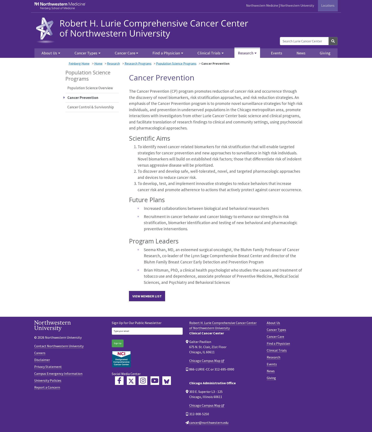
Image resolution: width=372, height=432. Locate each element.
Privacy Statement (48, 366)
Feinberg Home (79, 63)
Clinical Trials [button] (208, 53)
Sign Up (117, 343)
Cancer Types (276, 329)
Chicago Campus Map (204, 360)
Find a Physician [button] (166, 53)
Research (113, 63)
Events (276, 53)
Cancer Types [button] (85, 53)
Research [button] (245, 53)
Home (98, 63)
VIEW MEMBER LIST (147, 296)
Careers (39, 353)
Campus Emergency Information (58, 373)
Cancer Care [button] (125, 53)
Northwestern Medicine (262, 5)
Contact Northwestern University (59, 346)
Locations (328, 5)
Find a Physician (278, 343)
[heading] (143, 29)
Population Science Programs (176, 63)
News (300, 53)
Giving (325, 53)
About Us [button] (49, 53)
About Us (273, 323)
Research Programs (138, 63)
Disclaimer (42, 360)
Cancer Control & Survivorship (90, 107)
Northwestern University (297, 5)
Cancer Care (275, 336)
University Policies (47, 380)
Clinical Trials (277, 350)
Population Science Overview (90, 88)
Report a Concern (47, 387)
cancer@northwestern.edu (208, 422)
